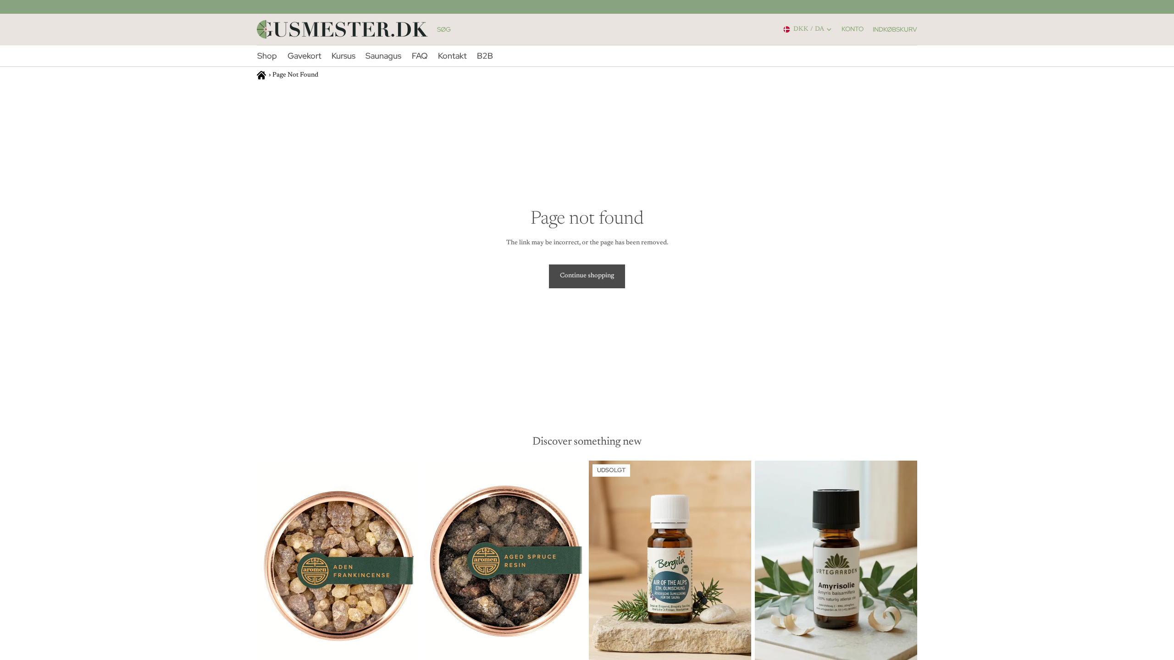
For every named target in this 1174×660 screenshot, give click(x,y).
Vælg (910, 649)
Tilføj (412, 649)
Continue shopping (587, 276)
